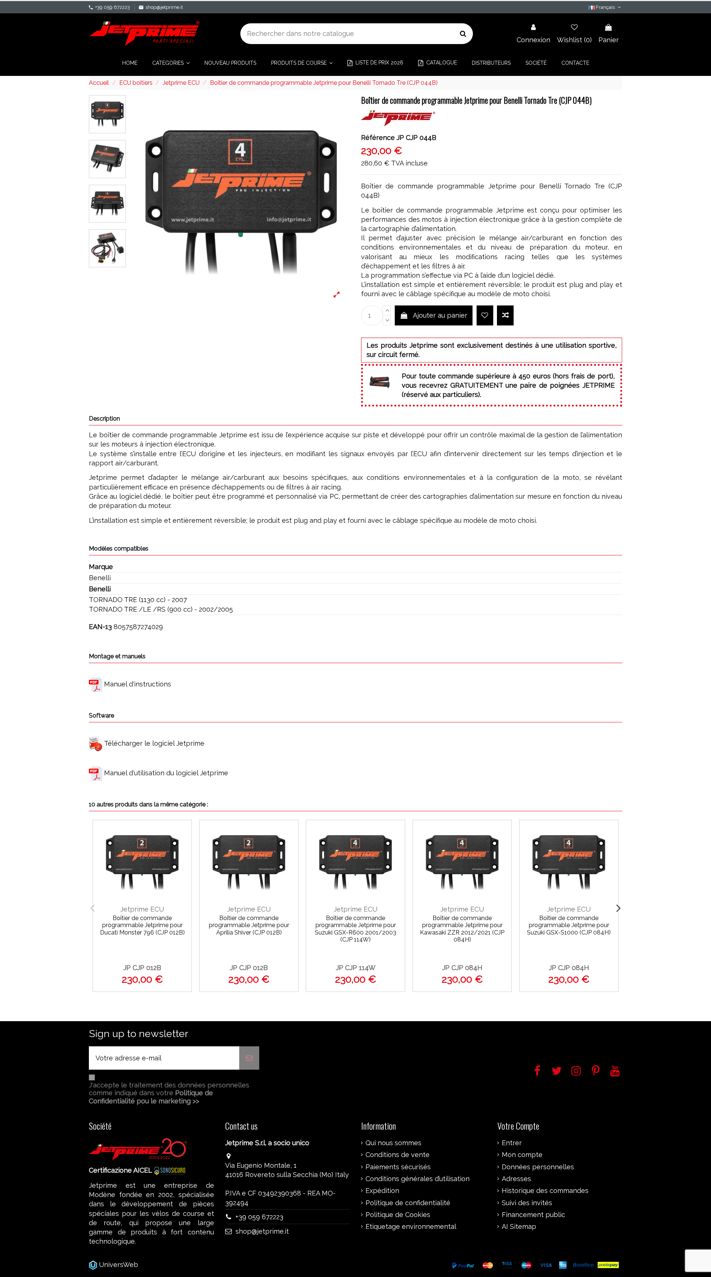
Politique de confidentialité (407, 1203)
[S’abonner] (249, 1058)
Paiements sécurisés (398, 1167)
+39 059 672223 (112, 7)
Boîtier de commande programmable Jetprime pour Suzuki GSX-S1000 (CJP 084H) (569, 925)
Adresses (516, 1179)
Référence (378, 137)
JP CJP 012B (142, 968)
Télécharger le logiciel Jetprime (154, 743)
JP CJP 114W (355, 968)
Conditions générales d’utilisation (417, 1179)
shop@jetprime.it (164, 7)
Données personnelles (538, 1167)
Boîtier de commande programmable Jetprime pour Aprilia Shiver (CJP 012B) (249, 925)
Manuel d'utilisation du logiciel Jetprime (166, 773)
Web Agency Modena (174, 1264)
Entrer (512, 1143)
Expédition (382, 1190)
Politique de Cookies (397, 1214)
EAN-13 (100, 627)
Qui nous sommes (393, 1143)
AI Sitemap (519, 1226)
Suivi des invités (527, 1203)
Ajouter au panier (440, 315)
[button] (171, 63)
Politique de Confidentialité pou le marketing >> (151, 1097)
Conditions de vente (397, 1154)
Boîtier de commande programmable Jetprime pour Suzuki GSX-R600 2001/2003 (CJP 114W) (355, 929)
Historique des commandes (545, 1190)
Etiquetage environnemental (410, 1226)
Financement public (533, 1214)
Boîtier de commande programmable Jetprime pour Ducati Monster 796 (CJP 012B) (142, 925)
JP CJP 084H (462, 968)
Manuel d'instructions (137, 684)
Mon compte (522, 1154)
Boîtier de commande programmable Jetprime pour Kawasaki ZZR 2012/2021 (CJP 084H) (462, 929)
